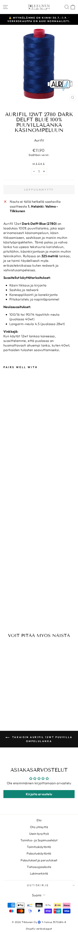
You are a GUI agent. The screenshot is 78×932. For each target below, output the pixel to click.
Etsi (39, 820)
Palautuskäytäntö (39, 853)
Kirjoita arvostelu (39, 794)
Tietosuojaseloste (39, 867)
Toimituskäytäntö (39, 847)
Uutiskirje (38, 885)
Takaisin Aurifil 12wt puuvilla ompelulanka (42, 739)
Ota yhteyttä (39, 827)
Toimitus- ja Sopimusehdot (38, 840)
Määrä (39, 164)
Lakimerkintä (39, 873)
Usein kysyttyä (39, 834)
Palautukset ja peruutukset (39, 860)
